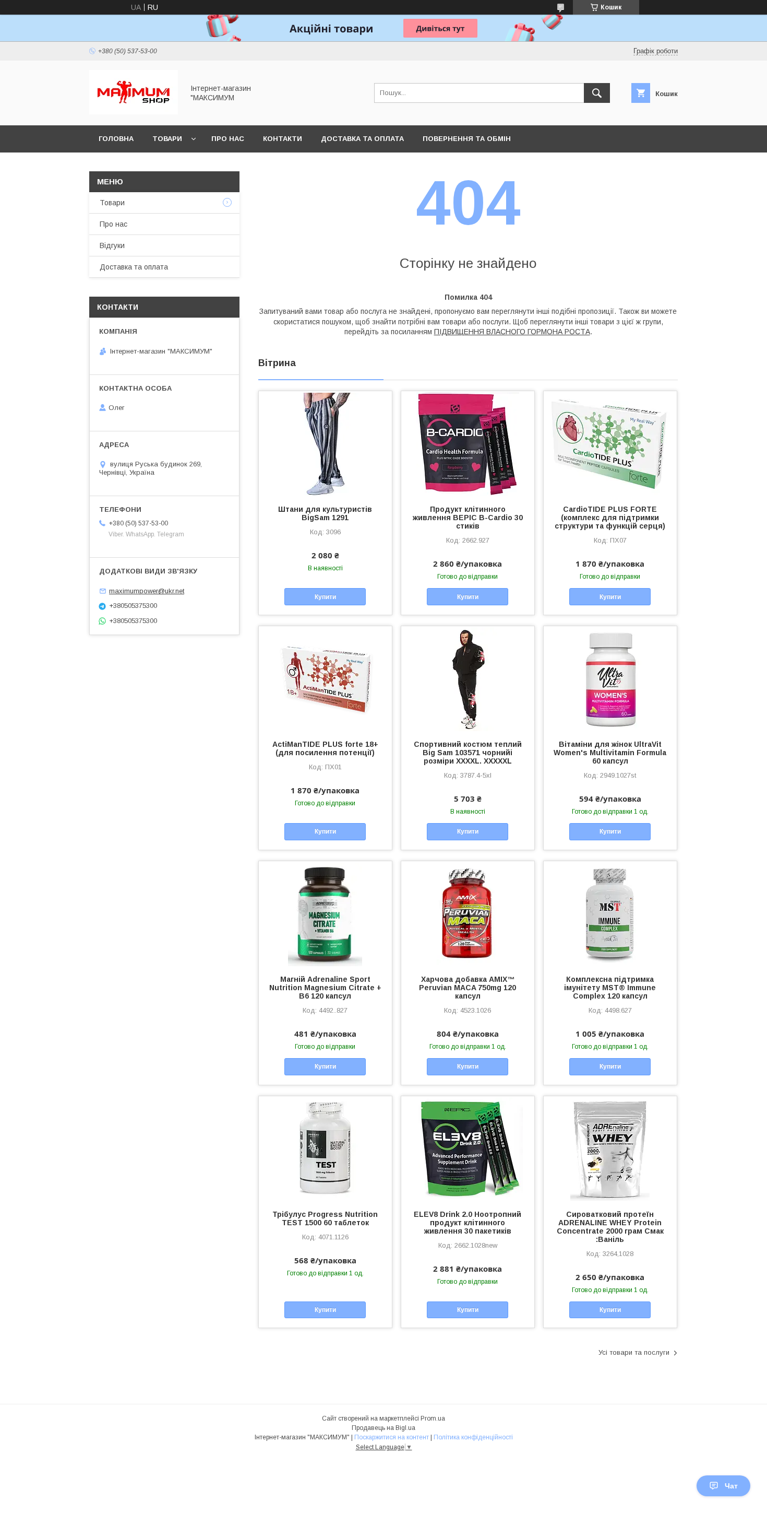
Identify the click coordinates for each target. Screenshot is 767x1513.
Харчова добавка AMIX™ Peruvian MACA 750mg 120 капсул (467, 987)
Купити (325, 597)
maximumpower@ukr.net (146, 591)
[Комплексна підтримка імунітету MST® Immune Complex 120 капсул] (610, 913)
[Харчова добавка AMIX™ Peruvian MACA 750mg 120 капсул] (467, 913)
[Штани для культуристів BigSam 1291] (325, 443)
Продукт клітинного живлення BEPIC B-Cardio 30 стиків (468, 517)
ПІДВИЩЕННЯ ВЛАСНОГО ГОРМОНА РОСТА (512, 331)
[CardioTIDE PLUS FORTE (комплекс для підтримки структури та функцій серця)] (610, 443)
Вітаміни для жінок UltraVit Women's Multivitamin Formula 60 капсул (610, 752)
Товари (167, 139)
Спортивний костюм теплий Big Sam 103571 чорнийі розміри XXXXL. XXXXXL (468, 752)
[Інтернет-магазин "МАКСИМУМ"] (133, 112)
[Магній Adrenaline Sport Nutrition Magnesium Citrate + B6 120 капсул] (325, 913)
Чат (731, 1486)
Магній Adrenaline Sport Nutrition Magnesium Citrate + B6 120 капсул (325, 987)
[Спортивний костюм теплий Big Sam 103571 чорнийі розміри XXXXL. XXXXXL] (467, 678)
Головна (116, 139)
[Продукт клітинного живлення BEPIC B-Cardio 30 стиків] (467, 443)
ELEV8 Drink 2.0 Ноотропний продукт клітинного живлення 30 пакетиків (467, 1222)
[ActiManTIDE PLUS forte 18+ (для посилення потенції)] (325, 678)
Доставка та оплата (362, 139)
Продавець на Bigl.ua (383, 1428)
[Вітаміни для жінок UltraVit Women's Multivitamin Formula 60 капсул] (610, 678)
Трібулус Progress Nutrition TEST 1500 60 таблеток (325, 1218)
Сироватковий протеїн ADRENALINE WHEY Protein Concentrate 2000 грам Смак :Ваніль (610, 1227)
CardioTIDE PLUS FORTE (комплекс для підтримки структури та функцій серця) (610, 517)
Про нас (227, 139)
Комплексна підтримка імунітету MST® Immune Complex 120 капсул (610, 987)
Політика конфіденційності (473, 1437)
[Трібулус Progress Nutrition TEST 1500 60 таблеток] (325, 1148)
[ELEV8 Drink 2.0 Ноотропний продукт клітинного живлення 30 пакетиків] (467, 1148)
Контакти (282, 139)
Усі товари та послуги (633, 1352)
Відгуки (112, 245)
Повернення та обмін (467, 139)
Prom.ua (433, 1418)
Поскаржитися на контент (391, 1437)
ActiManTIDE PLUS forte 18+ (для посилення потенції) (325, 748)
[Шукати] (597, 93)
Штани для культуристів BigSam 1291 (325, 513)
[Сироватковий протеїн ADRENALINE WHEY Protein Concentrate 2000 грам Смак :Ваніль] (610, 1148)
